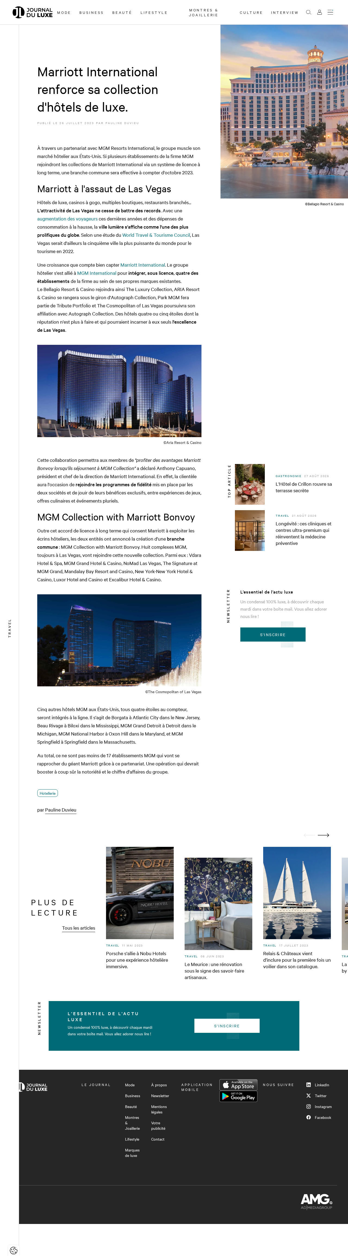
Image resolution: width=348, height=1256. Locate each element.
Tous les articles (78, 927)
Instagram (323, 1106)
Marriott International (142, 264)
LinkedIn (322, 1084)
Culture (251, 12)
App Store (238, 1085)
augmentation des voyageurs (67, 218)
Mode (64, 12)
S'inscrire (273, 634)
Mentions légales (159, 1109)
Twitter (321, 1095)
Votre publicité (158, 1125)
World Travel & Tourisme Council (156, 235)
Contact (157, 1139)
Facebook (323, 1117)
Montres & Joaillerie (204, 12)
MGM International (96, 273)
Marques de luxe (132, 1152)
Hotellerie (47, 793)
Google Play (238, 1096)
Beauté (122, 12)
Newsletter (160, 1095)
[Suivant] (323, 835)
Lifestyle (154, 12)
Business (91, 12)
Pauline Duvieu (122, 123)
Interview (285, 12)
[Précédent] (309, 835)
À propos (159, 1084)
